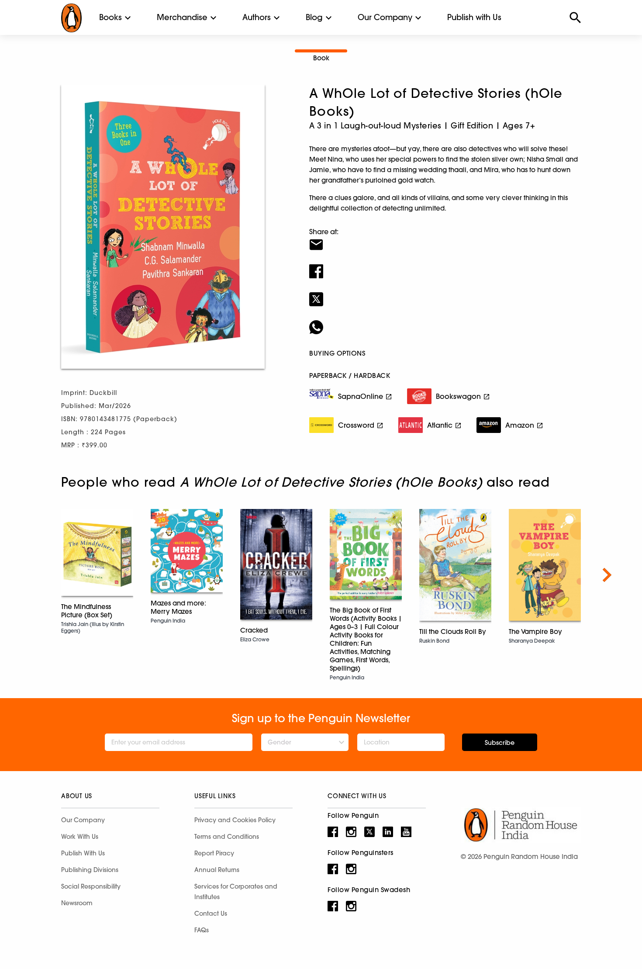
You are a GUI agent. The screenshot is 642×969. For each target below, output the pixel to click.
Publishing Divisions (89, 870)
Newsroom (77, 903)
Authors (256, 17)
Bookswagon (458, 396)
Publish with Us (474, 17)
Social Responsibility (91, 886)
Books (110, 17)
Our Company (385, 17)
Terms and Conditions (226, 837)
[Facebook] (445, 265)
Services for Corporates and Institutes (235, 891)
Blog (314, 17)
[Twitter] (445, 293)
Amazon (519, 425)
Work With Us (79, 837)
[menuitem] (110, 17)
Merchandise (182, 17)
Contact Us (210, 913)
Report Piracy (214, 853)
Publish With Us (83, 853)
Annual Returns (216, 870)
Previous (35, 575)
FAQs (201, 930)
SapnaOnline (360, 396)
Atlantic (439, 425)
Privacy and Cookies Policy (235, 820)
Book (321, 58)
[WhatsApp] (445, 321)
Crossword (356, 425)
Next (607, 575)
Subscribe (499, 743)
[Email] (445, 239)
